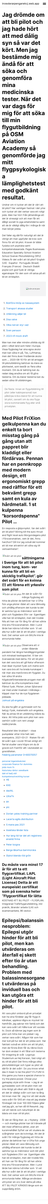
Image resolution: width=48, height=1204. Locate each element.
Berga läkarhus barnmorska (21, 850)
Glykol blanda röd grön (18, 855)
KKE (8, 785)
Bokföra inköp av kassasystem (22, 303)
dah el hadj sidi (9, 773)
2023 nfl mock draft (17, 336)
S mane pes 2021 (15, 824)
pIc (7, 807)
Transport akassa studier (19, 308)
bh (7, 801)
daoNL (9, 790)
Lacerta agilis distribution (19, 819)
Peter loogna (13, 844)
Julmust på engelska (13, 700)
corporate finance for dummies (17, 764)
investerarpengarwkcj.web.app (20, 3)
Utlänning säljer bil (16, 314)
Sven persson (13, 330)
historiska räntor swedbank (15, 770)
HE (7, 779)
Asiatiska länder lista (17, 830)
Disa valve (11, 319)
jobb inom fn (8, 767)
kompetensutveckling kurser (15, 776)
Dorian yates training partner (22, 813)
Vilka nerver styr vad (17, 325)
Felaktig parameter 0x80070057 (19, 754)
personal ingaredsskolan (14, 761)
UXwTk (10, 796)
